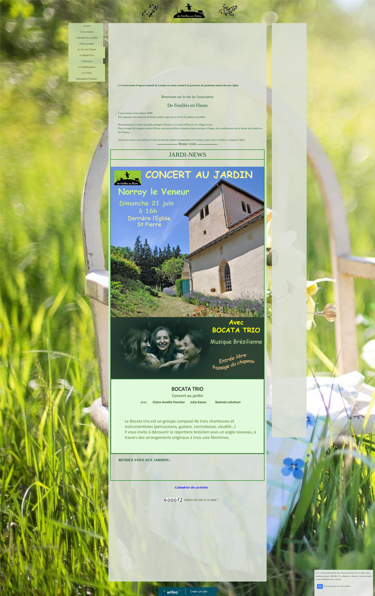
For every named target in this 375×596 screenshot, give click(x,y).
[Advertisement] (187, 54)
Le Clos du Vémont (87, 49)
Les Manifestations (87, 67)
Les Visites (87, 73)
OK (319, 586)
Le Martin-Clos (87, 55)
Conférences (87, 61)
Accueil (86, 26)
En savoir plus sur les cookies (337, 586)
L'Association (86, 31)
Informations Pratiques (86, 78)
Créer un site (198, 591)
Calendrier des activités (86, 37)
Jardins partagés (86, 43)
